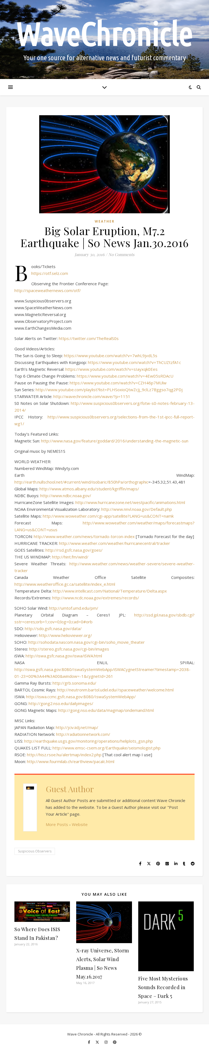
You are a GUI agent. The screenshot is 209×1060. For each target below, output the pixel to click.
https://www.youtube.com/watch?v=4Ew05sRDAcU (125, 376)
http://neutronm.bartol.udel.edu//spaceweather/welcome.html (115, 690)
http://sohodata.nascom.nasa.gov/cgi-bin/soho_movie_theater (86, 642)
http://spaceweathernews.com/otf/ (47, 290)
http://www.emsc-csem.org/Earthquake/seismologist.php (107, 748)
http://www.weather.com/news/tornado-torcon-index (84, 536)
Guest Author (70, 788)
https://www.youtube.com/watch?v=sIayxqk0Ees (111, 369)
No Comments (121, 254)
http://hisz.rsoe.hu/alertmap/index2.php (64, 754)
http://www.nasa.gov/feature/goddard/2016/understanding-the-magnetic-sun (114, 441)
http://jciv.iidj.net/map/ (77, 727)
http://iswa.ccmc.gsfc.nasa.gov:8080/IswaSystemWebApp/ (81, 696)
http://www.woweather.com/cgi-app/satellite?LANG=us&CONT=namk (108, 516)
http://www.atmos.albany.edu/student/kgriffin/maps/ (89, 488)
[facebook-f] (89, 1042)
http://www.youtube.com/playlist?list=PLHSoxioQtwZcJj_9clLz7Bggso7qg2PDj (109, 389)
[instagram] (106, 1042)
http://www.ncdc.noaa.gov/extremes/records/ (95, 597)
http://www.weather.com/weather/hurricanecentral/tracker (114, 543)
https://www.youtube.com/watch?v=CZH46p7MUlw (118, 382)
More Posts (57, 824)
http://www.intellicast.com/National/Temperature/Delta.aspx (110, 591)
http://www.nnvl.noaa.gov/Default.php (136, 509)
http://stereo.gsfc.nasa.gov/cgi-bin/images (69, 649)
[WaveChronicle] (104, 39)
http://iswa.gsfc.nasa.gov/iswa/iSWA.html (64, 655)
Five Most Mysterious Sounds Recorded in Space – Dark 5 (163, 987)
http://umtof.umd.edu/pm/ (73, 608)
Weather (105, 221)
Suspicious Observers (34, 851)
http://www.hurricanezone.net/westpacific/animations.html (130, 502)
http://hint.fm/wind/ (70, 557)
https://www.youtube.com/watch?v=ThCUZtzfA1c (134, 362)
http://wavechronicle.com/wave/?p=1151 (91, 396)
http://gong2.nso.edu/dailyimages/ (61, 703)
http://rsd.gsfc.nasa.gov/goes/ (74, 550)
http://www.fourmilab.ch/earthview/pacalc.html (70, 761)
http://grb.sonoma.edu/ (74, 683)
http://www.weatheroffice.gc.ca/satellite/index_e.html (64, 584)
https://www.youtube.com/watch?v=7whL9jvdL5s (110, 355)
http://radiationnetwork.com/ (83, 734)
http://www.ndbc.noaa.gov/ (65, 495)
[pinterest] (114, 1042)
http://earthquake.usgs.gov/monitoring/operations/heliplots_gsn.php (88, 741)
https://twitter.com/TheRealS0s (89, 338)
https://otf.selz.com (49, 273)
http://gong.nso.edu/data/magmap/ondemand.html (106, 710)
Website (80, 824)
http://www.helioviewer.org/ (65, 635)
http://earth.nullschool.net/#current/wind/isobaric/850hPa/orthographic (81, 482)
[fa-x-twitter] (98, 1042)
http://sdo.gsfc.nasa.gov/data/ (53, 628)
